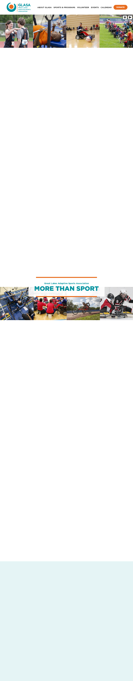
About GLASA (44, 7)
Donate (120, 7)
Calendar (106, 7)
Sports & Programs (64, 7)
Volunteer (83, 7)
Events (95, 7)
